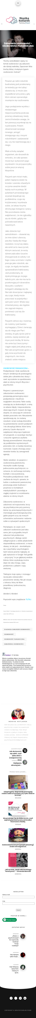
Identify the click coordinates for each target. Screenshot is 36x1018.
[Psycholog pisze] (18, 21)
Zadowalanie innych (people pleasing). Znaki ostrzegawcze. (18, 846)
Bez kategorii (17, 39)
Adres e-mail (6, 894)
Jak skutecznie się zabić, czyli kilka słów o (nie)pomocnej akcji (15, 755)
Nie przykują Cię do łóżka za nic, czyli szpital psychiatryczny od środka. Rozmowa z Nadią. (18, 820)
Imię (3, 901)
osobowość (9, 634)
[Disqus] (18, 676)
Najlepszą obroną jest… (16, 764)
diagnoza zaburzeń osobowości (17, 629)
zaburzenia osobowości (14, 644)
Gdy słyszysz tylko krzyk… (14, 955)
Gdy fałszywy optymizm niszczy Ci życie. (14, 970)
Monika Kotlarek (18, 721)
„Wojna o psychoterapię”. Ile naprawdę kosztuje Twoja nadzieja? (13, 941)
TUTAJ (28, 599)
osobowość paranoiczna (14, 639)
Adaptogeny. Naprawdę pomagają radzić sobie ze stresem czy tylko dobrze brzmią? (18, 793)
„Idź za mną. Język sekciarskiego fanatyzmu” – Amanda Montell (18, 870)
